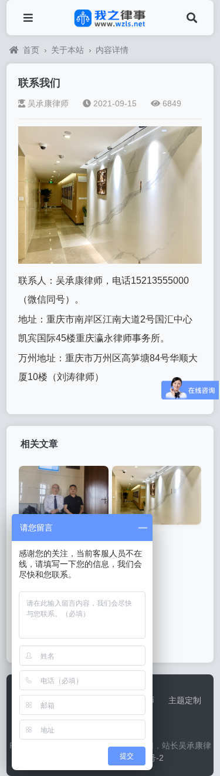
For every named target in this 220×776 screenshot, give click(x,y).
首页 (31, 50)
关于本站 (67, 50)
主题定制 (184, 700)
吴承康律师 (48, 103)
